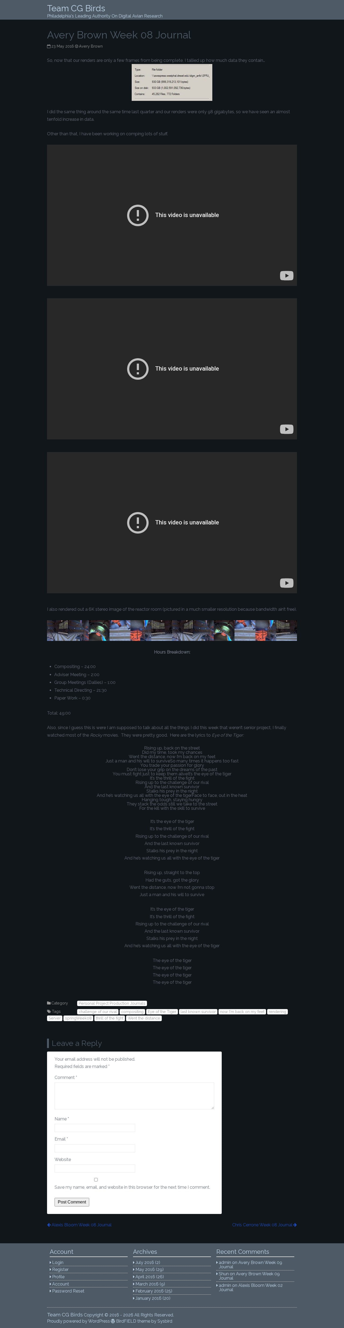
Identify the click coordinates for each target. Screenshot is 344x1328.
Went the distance (144, 1018)
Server (55, 1018)
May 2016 (145, 1269)
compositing (132, 1011)
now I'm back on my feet (242, 1011)
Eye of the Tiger (162, 1011)
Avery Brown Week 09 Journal (250, 1264)
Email (61, 1139)
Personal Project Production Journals (112, 1003)
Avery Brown (91, 46)
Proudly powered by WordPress (78, 1321)
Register (60, 1269)
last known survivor (198, 1011)
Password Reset (68, 1291)
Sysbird (164, 1321)
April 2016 (145, 1276)
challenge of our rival (98, 1011)
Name (62, 1118)
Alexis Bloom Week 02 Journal (251, 1287)
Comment (66, 1077)
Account (60, 1284)
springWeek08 (78, 1018)
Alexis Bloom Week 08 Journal (82, 1224)
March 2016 (147, 1284)
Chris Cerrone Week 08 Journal (262, 1224)
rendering (277, 1011)
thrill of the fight (109, 1018)
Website (63, 1159)
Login (57, 1262)
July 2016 (144, 1262)
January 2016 (148, 1298)
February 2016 (149, 1291)
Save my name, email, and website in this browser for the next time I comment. (132, 1187)
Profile (58, 1276)
